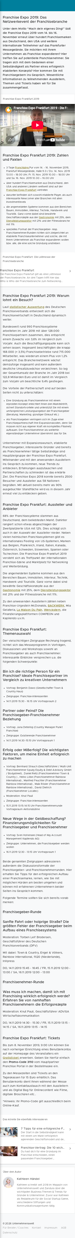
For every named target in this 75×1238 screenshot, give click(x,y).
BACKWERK (56, 605)
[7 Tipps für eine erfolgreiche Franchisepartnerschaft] (37, 1134)
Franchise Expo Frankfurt (21, 190)
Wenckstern (52, 609)
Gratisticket (11, 1057)
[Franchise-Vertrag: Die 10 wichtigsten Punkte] (37, 1153)
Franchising (22, 167)
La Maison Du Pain (29, 609)
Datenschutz (10, 1233)
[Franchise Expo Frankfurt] (37, 275)
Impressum (50, 1228)
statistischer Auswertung (27, 307)
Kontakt (36, 1228)
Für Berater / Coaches (15, 1228)
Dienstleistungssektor (19, 221)
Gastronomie (46, 217)
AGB (63, 1228)
